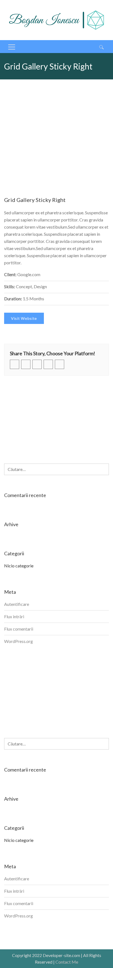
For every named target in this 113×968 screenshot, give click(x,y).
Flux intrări (14, 616)
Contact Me (66, 961)
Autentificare (16, 604)
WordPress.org (18, 641)
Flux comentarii (18, 628)
